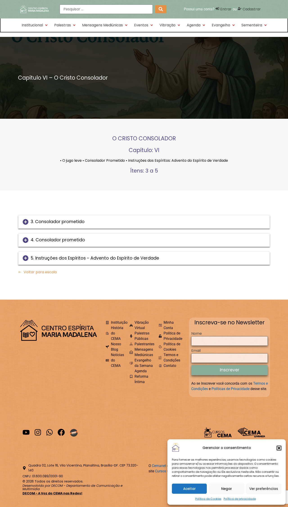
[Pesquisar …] (106, 9)
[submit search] (160, 9)
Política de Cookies (208, 499)
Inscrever (229, 370)
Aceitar (189, 488)
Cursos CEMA (166, 471)
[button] (279, 448)
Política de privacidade (240, 499)
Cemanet (159, 466)
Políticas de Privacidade (231, 389)
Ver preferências (263, 488)
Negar (226, 488)
